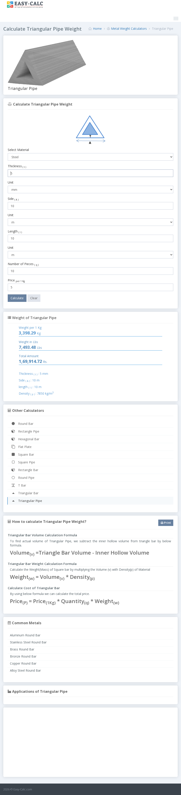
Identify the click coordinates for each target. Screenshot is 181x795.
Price (16, 280)
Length (15, 231)
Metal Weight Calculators (129, 28)
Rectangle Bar (27, 470)
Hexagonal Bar (28, 439)
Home (97, 28)
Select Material (18, 150)
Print (167, 523)
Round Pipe (25, 478)
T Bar (21, 485)
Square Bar (25, 454)
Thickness (17, 166)
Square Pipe (26, 462)
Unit (10, 182)
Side (13, 199)
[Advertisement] (90, 743)
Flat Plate (24, 447)
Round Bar (25, 424)
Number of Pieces (23, 264)
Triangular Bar (27, 493)
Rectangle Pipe (28, 431)
